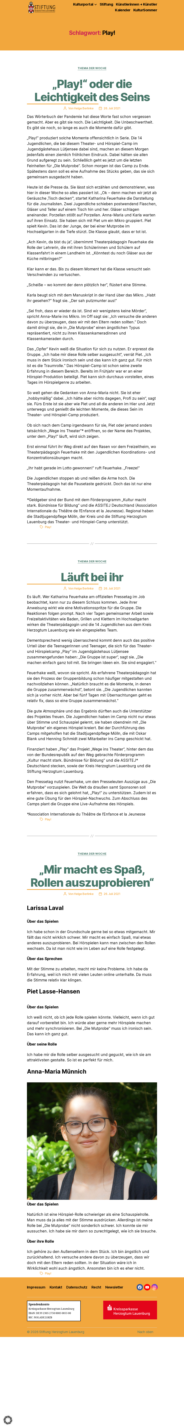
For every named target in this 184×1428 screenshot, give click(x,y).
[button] (8, 1420)
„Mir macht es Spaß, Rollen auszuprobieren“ (92, 875)
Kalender (122, 10)
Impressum (36, 1287)
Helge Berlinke (83, 108)
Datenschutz (76, 1287)
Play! (48, 527)
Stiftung (106, 4)
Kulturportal (83, 4)
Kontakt (56, 1287)
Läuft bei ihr (92, 577)
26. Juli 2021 (112, 108)
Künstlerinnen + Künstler (136, 4)
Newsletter (114, 1287)
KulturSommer (145, 10)
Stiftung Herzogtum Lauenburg (61, 1332)
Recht (96, 1287)
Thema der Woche (92, 68)
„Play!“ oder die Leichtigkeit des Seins (92, 90)
